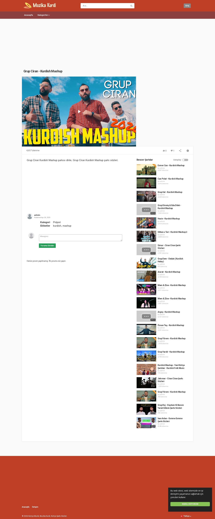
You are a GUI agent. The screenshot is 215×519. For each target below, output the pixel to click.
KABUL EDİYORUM (190, 504)
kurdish (57, 225)
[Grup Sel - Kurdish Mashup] (146, 196)
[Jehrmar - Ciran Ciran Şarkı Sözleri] (146, 382)
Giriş (187, 6)
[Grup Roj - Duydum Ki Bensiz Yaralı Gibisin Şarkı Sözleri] (146, 409)
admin (37, 215)
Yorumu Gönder (47, 246)
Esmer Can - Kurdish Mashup (171, 165)
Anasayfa (28, 15)
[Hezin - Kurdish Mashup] (146, 222)
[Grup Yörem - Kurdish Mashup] (146, 342)
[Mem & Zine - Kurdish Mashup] (146, 289)
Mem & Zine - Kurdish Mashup (172, 285)
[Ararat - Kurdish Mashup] (146, 276)
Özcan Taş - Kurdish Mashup (171, 325)
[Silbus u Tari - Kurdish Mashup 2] (146, 236)
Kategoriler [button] (43, 15)
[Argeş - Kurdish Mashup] (146, 316)
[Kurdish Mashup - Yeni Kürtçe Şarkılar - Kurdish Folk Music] (146, 369)
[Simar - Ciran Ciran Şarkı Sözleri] (146, 249)
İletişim (35, 507)
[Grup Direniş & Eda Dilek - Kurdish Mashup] (146, 209)
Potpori (57, 222)
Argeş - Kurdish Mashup (169, 312)
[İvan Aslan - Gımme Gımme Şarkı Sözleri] (146, 422)
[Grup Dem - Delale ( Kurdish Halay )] (146, 263)
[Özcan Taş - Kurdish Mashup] (146, 329)
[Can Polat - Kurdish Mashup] (146, 183)
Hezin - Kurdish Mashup (169, 218)
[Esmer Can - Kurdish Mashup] (146, 169)
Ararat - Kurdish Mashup (169, 272)
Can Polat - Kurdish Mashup (170, 179)
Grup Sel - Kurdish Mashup (170, 192)
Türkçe (186, 516)
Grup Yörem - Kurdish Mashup (171, 338)
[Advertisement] (107, 41)
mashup (67, 225)
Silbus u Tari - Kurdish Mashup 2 (172, 232)
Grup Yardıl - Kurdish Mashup (171, 352)
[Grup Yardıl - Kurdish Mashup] (146, 356)
